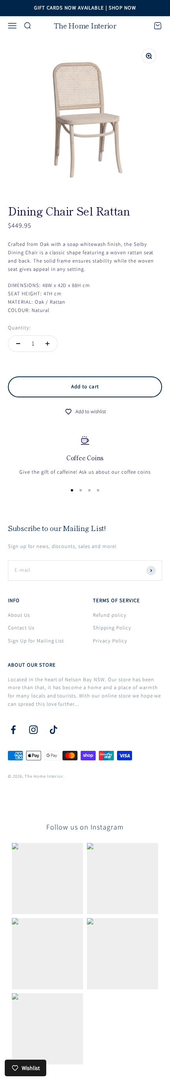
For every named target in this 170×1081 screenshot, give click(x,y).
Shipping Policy (112, 627)
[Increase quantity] (47, 344)
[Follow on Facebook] (13, 729)
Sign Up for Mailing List (36, 640)
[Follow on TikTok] (53, 729)
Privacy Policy (110, 640)
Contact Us (21, 627)
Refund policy (110, 615)
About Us (19, 615)
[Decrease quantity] (18, 344)
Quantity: (19, 327)
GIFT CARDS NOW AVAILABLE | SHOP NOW (85, 7)
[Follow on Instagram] (33, 729)
